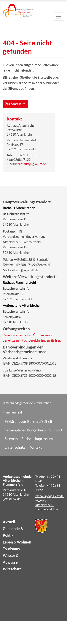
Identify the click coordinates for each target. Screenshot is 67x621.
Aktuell (9, 522)
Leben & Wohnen (17, 542)
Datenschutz (15, 447)
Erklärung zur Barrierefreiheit (28, 421)
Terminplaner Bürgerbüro (25, 430)
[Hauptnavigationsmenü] (58, 17)
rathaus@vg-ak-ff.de (32, 164)
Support (55, 430)
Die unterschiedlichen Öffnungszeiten (28, 335)
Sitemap (11, 438)
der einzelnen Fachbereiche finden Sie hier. (32, 340)
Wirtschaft (12, 569)
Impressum (44, 438)
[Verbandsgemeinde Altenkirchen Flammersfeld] (18, 17)
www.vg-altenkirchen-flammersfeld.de (46, 504)
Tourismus (11, 548)
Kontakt (35, 447)
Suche (26, 438)
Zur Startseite (15, 104)
